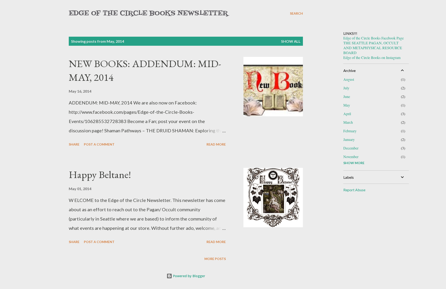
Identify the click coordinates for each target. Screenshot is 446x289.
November (350, 156)
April (347, 113)
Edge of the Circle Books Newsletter (148, 13)
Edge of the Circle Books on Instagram (371, 57)
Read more (216, 144)
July (346, 87)
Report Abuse (354, 190)
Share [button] (74, 144)
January (349, 139)
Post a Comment (99, 144)
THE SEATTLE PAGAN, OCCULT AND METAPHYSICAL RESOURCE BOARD (372, 47)
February (350, 130)
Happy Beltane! (100, 174)
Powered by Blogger (188, 276)
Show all (291, 41)
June (346, 96)
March (348, 122)
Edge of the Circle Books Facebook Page (373, 38)
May (346, 105)
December (350, 148)
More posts (215, 259)
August (348, 79)
